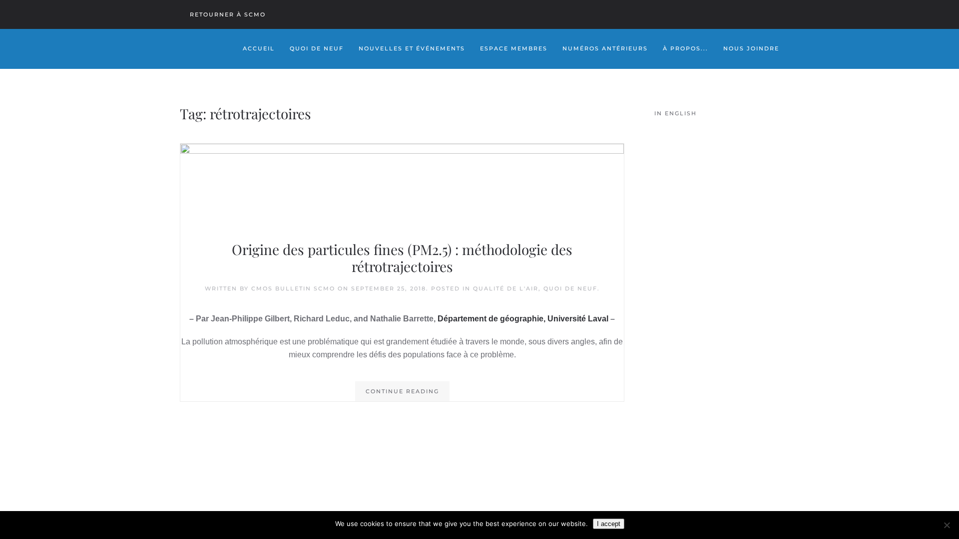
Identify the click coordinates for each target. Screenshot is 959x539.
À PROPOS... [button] (685, 48)
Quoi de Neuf (317, 48)
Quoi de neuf (570, 288)
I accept (608, 524)
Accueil (259, 48)
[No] (947, 525)
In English (675, 113)
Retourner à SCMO (228, 14)
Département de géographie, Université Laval (523, 318)
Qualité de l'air (505, 288)
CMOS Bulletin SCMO (293, 288)
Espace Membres (513, 48)
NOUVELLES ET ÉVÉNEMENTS (412, 48)
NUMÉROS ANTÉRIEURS (605, 48)
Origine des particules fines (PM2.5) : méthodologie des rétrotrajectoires (402, 257)
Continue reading (402, 391)
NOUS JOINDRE (751, 48)
